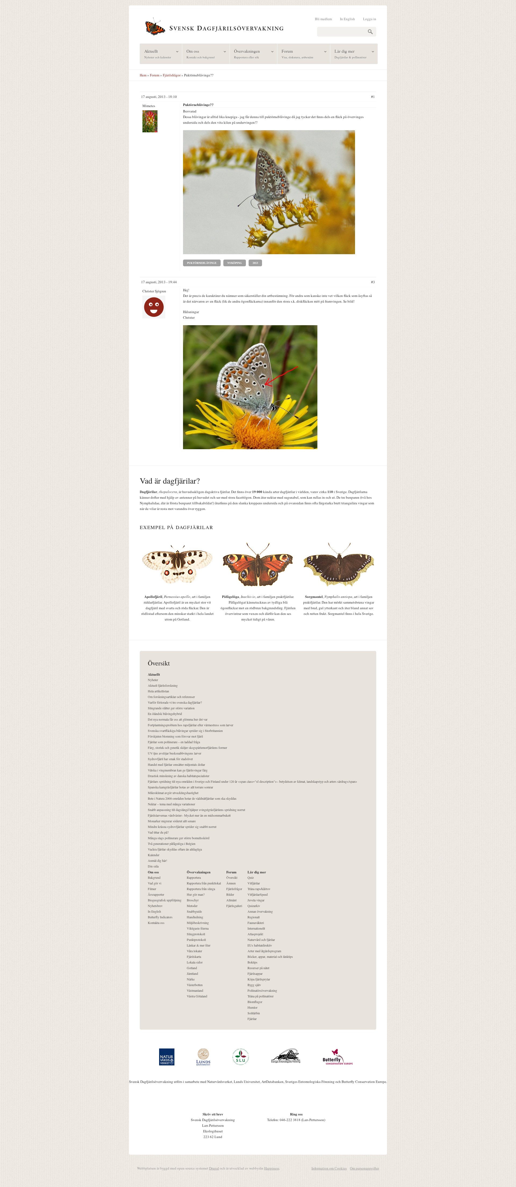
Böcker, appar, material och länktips (270, 956)
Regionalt (254, 917)
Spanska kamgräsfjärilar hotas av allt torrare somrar (180, 787)
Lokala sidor (195, 962)
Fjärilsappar (255, 973)
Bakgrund (154, 877)
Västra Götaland (197, 996)
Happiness (271, 1168)
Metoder (192, 905)
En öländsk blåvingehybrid (165, 713)
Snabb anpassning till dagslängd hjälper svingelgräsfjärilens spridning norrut (196, 809)
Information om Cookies (329, 1168)
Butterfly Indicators (160, 917)
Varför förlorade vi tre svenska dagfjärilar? (175, 702)
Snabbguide (194, 911)
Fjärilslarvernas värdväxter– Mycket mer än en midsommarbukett (189, 815)
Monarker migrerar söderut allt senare (172, 821)
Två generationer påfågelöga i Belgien (171, 843)
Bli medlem (323, 18)
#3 (373, 281)
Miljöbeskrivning (198, 922)
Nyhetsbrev (155, 905)
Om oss (198, 53)
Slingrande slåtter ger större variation (171, 708)
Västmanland (195, 990)
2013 (255, 263)
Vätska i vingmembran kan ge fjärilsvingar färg (177, 770)
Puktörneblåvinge (202, 263)
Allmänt (231, 900)
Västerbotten (195, 985)
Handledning (195, 917)
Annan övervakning (260, 911)
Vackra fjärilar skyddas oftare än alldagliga (175, 849)
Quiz (251, 877)
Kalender (153, 855)
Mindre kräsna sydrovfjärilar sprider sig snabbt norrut (182, 826)
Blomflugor (255, 1002)
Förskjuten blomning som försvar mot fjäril (175, 736)
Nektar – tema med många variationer (171, 804)
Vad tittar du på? (158, 832)
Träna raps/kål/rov (259, 889)
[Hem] (258, 26)
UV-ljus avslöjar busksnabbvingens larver (174, 753)
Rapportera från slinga (201, 889)
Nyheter (153, 680)
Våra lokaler (194, 951)
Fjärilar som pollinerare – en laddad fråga (174, 742)
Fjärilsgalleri (234, 905)
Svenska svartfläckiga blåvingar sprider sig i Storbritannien (185, 730)
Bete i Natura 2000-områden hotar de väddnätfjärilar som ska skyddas (192, 798)
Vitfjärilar (254, 883)
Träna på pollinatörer (261, 996)
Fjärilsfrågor (172, 75)
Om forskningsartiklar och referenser (171, 697)
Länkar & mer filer (198, 945)
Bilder (230, 894)
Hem (143, 75)
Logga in (369, 18)
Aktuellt (155, 53)
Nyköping (234, 263)
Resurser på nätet (258, 968)
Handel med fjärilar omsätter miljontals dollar (176, 764)
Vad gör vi (154, 883)
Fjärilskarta (194, 956)
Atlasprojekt (255, 934)
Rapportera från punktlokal (204, 883)
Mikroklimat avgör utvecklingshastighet (173, 793)
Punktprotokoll (196, 939)
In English (347, 18)
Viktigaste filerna (198, 928)
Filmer (152, 889)
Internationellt (256, 928)
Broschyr (193, 900)
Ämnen (231, 883)
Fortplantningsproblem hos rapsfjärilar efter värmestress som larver (190, 725)
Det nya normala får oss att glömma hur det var (177, 719)
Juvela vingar (256, 900)
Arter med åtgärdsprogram (264, 951)
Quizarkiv (254, 905)
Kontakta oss (156, 922)
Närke (191, 979)
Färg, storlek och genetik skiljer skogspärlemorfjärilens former (187, 747)
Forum (295, 53)
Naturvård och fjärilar (261, 939)
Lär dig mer (348, 53)
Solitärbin (254, 1013)
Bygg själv (254, 985)
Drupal (214, 1168)
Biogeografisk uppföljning (164, 900)
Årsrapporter (156, 894)
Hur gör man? (196, 894)
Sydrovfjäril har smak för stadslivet (170, 759)
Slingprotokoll (196, 934)
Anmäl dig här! (157, 860)
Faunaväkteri (256, 922)
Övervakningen (245, 53)
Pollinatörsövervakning (262, 990)
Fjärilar (252, 1018)
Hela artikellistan (158, 691)
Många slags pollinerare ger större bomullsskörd (178, 838)
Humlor (252, 1007)
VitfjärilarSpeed (258, 894)
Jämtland (192, 973)
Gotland (192, 968)
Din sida (153, 866)
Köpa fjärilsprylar (259, 979)
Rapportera (194, 877)
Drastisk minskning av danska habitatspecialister (178, 776)
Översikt (231, 877)
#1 (373, 96)
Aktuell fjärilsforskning (163, 685)
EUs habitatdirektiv (260, 945)
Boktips (252, 962)
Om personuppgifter (364, 1168)
